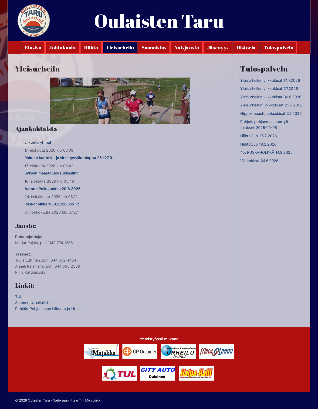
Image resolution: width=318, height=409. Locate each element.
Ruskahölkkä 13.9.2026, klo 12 (51, 204)
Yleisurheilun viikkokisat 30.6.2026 (270, 97)
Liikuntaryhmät (37, 142)
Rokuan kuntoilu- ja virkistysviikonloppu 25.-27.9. (68, 157)
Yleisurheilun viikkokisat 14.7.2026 (270, 80)
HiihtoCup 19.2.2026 (258, 144)
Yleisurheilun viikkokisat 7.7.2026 (269, 88)
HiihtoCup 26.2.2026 (258, 135)
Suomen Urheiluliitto (33, 302)
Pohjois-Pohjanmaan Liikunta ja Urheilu (49, 308)
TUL (18, 296)
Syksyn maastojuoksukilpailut (51, 173)
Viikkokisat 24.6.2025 (259, 160)
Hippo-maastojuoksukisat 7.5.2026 (271, 113)
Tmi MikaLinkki (90, 400)
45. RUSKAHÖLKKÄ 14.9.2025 (266, 152)
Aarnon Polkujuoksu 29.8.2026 (52, 188)
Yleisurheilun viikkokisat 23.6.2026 (271, 105)
